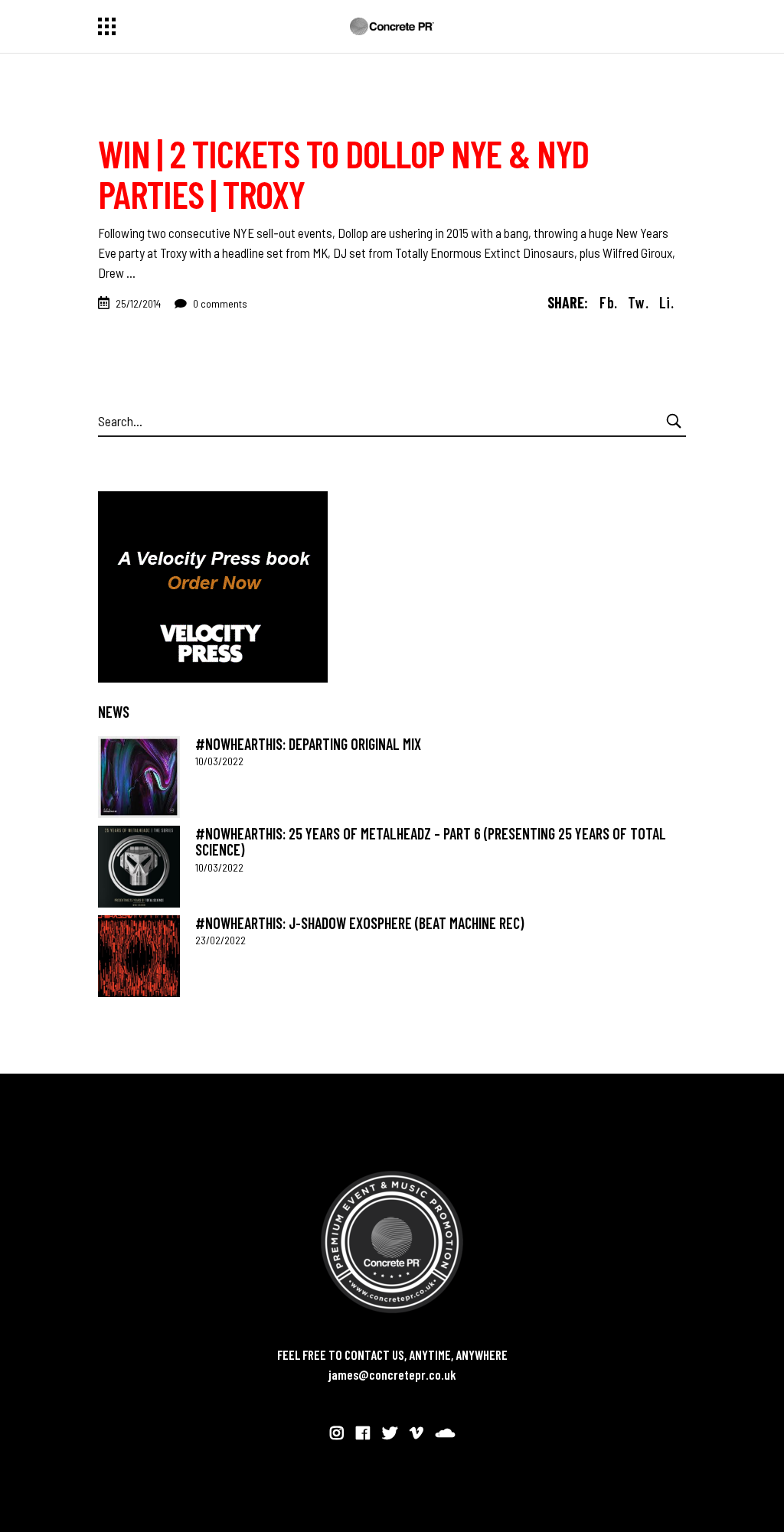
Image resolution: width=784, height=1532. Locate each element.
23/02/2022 (220, 940)
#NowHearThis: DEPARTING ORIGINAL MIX (308, 744)
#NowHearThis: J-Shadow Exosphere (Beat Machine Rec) (359, 923)
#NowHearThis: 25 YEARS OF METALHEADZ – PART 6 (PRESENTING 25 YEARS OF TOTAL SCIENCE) (430, 841)
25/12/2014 (138, 303)
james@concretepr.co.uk (392, 1374)
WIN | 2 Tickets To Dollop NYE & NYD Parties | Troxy (343, 173)
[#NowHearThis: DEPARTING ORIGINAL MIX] (139, 777)
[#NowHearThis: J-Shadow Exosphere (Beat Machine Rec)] (139, 956)
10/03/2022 (219, 761)
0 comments (219, 303)
